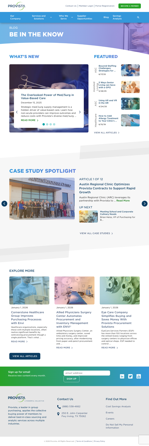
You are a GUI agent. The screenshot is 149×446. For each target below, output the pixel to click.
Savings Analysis (117, 17)
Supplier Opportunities (84, 17)
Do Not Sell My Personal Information (119, 426)
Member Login (86, 6)
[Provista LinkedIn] (122, 376)
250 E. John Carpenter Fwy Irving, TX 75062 (74, 415)
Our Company (15, 17)
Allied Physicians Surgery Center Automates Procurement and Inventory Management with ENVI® (73, 319)
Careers (110, 418)
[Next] (80, 112)
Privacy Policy (99, 441)
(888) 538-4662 (71, 406)
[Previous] (17, 112)
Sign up (71, 378)
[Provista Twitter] (130, 376)
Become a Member (130, 6)
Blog (106, 17)
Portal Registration (104, 6)
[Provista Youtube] (138, 376)
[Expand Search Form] (138, 17)
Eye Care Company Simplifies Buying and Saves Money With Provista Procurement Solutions (116, 319)
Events (109, 412)
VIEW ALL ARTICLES (25, 356)
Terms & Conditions (84, 441)
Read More (123, 200)
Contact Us (71, 6)
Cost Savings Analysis (118, 406)
